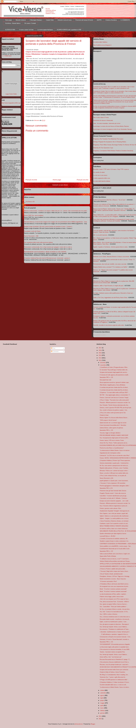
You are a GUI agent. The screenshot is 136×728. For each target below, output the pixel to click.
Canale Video (50, 20)
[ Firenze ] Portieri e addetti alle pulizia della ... (113, 569)
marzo (102, 708)
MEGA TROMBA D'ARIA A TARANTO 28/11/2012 (114, 526)
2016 (100, 350)
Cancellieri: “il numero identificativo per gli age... (113, 495)
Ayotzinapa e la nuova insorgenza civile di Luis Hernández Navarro (112, 129)
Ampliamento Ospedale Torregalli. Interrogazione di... (115, 511)
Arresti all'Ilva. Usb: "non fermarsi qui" (111, 657)
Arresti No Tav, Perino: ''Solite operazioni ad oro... (114, 443)
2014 (100, 355)
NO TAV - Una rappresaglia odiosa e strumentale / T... (115, 395)
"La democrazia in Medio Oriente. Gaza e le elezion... (115, 450)
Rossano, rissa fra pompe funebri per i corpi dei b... (114, 664)
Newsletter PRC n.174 (106, 488)
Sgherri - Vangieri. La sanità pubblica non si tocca (114, 518)
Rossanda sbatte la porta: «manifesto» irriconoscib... (115, 619)
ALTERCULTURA (10, 29)
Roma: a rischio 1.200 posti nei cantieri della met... (114, 473)
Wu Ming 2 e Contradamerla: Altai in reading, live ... (114, 674)
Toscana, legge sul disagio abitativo (110, 433)
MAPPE (99, 20)
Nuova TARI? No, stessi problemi (33, 215)
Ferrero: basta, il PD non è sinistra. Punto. (112, 440)
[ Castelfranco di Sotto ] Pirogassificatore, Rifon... (114, 367)
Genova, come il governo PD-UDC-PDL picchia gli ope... (116, 407)
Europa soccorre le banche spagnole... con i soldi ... (115, 501)
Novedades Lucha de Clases (32, 231)
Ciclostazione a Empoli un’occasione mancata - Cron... (115, 637)
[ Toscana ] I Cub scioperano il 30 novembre (112, 483)
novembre (103, 365)
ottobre (102, 690)
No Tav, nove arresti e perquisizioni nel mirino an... (114, 465)
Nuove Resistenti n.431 (106, 478)
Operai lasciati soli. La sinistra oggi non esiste (113, 422)
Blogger (93, 724)
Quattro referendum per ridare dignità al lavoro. (113, 533)
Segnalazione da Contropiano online (110, 453)
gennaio (102, 713)
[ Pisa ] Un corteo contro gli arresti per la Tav (113, 412)
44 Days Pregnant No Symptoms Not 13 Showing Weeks (109, 142)
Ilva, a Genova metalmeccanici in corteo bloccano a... (115, 616)
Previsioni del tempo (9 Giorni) (84, 20)
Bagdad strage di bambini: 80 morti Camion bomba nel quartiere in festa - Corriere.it (48, 226)
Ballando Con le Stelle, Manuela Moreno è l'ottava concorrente (111, 256)
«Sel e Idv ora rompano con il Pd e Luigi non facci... (115, 599)
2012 (100, 360)
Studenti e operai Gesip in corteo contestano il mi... (114, 541)
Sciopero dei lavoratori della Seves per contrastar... (114, 669)
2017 (100, 347)
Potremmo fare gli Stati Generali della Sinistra (113, 490)
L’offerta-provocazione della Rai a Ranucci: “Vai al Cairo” (109, 200)
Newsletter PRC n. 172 (106, 642)
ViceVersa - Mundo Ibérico (12, 23)
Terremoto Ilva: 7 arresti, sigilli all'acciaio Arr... (113, 677)
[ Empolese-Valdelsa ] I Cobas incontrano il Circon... (115, 682)
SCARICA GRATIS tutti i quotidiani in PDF (69, 29)
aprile (102, 705)
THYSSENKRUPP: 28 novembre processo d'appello (115, 644)
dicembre (103, 362)
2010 (100, 718)
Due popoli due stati (105, 380)
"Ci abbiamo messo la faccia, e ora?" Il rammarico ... (115, 559)
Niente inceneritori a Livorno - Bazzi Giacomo (113, 579)
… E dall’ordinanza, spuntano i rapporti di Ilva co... (114, 634)
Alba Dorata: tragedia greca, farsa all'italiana (112, 385)
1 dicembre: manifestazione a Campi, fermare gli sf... (115, 632)
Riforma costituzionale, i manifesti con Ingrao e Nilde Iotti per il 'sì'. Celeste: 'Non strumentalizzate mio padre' (55, 211)
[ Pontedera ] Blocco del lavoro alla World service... (114, 584)
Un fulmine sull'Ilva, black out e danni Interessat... (114, 528)
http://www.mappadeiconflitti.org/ (11, 103)
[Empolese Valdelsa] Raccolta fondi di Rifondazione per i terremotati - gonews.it (47, 258)
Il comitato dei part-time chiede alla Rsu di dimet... (114, 387)
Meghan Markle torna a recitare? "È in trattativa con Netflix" (110, 267)
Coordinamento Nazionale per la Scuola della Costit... (115, 548)
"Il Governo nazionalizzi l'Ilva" (108, 581)
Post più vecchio (82, 180)
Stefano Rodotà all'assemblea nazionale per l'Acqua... (115, 561)
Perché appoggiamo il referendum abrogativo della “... (115, 485)
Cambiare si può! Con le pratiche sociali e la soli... (114, 523)
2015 (100, 353)
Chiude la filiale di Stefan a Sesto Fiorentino (112, 672)
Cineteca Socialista (111, 20)
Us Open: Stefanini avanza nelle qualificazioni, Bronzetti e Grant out (113, 293)
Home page (8, 20)
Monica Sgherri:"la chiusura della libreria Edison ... (114, 417)
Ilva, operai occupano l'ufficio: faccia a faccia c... (114, 604)
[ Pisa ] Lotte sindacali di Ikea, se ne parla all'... (113, 475)
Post (53, 348)
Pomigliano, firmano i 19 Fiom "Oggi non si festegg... (115, 576)
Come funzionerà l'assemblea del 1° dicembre (113, 425)
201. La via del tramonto (100, 235)
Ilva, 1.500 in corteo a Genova (108, 614)
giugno (102, 700)
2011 (100, 716)
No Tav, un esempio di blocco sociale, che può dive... (115, 609)
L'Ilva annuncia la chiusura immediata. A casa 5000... (115, 649)
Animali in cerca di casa (64, 20)
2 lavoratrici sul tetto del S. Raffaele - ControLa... (114, 498)
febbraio (102, 710)
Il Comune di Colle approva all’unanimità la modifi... (114, 375)
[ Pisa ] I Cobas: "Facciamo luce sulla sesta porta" (114, 400)
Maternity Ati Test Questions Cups (103, 148)
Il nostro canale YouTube (26, 29)
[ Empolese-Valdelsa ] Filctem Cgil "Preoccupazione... (115, 460)
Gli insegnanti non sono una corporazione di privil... (114, 586)
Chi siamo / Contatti (30, 23)
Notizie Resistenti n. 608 (31, 236)
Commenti (55, 351)
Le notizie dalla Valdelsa (100, 42)
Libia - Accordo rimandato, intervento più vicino (106, 123)
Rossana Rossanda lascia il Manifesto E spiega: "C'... (115, 659)
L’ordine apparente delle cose (101, 178)
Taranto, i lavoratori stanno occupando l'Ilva (112, 652)
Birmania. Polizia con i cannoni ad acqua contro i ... (115, 470)
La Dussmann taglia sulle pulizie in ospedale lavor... (115, 647)
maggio (102, 703)
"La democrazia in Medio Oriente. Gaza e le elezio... (115, 687)
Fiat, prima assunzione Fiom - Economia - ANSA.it (114, 601)
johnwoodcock (79, 724)
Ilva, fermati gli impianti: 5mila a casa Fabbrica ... (114, 627)
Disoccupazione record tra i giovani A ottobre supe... (115, 382)
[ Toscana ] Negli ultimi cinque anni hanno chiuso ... (115, 571)
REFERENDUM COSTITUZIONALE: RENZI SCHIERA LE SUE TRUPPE (45, 252)
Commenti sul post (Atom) (60, 185)
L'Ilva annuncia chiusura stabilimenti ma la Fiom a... (115, 662)
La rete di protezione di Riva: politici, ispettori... (113, 594)
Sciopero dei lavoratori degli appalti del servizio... (114, 372)
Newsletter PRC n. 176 (106, 377)
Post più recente (31, 180)
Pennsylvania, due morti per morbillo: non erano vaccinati (109, 264)
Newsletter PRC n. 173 (106, 551)
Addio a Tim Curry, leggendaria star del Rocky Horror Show (110, 297)
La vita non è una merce (100, 175)
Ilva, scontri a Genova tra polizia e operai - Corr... (114, 410)
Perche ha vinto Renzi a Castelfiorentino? (112, 448)
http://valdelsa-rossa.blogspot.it (102, 45)
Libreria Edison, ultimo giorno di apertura (111, 428)
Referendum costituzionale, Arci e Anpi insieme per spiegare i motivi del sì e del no (48, 247)
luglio (102, 698)
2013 (100, 358)
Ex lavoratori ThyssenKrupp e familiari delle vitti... (114, 370)
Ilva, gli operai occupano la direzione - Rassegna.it (114, 624)
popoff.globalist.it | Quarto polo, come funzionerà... (114, 480)
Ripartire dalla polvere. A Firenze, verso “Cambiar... (114, 468)
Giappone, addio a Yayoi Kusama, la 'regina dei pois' (108, 285)
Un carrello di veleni (99, 172)
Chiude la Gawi (104, 415)
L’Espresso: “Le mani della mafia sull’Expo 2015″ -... (115, 392)
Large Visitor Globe (11, 94)
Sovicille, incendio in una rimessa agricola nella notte (108, 325)
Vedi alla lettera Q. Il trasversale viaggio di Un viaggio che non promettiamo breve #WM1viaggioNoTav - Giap (55, 222)
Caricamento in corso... (100, 335)
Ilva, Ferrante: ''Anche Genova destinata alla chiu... (114, 405)
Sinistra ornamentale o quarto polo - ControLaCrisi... (115, 463)
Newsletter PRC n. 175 (106, 430)
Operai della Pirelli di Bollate (108, 556)
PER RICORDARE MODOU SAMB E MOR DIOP (114, 435)
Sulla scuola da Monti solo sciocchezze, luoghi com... (115, 553)
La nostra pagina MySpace (45, 29)
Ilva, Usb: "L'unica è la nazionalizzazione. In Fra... (114, 611)
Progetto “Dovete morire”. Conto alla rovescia (113, 493)
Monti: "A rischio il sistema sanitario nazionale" (113, 589)
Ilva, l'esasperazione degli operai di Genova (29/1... (114, 438)
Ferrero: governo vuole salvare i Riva (110, 508)
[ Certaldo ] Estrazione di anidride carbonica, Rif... (114, 538)
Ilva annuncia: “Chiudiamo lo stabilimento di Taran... (115, 629)
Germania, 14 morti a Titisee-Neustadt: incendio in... (115, 639)
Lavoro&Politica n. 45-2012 (107, 536)
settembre (103, 693)
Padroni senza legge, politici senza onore (111, 596)
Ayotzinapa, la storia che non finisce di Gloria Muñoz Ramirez (111, 126)
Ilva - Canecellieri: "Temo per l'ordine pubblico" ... (114, 606)
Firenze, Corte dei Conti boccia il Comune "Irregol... (114, 397)
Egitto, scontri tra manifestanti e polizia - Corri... (113, 621)
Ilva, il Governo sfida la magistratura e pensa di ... (114, 506)
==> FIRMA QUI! (7, 56)
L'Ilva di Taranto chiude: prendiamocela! (111, 574)
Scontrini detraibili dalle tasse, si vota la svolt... (113, 684)
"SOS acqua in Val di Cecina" (108, 420)
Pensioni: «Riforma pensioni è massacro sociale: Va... (115, 402)
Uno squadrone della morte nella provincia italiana (38, 242)
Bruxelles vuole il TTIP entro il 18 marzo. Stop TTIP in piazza (111, 169)
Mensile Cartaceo (21, 20)
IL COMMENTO (125, 20)
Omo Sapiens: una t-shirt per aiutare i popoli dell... (114, 513)
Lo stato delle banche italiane (101, 181)
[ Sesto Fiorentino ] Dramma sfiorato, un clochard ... (115, 521)
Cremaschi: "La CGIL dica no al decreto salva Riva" (115, 455)
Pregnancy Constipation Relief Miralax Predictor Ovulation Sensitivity (113, 150)
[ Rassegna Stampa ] (36, 20)
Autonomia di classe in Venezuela (103, 120)
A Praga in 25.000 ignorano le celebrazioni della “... (114, 679)
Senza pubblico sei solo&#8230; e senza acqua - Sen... (116, 546)
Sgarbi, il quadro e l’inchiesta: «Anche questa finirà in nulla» (110, 247)
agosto (102, 695)
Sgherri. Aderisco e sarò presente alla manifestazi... (115, 516)
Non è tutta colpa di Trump (101, 117)
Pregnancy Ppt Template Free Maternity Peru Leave (108, 139)
